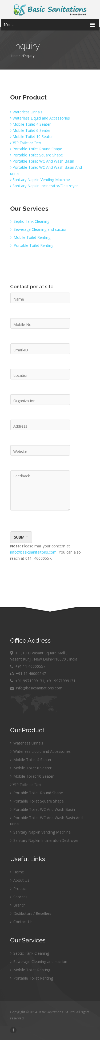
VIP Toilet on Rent (26, 143)
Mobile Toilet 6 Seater (31, 130)
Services (19, 896)
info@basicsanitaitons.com (33, 552)
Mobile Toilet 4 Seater (31, 124)
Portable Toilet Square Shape (37, 155)
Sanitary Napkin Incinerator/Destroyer (44, 185)
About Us (20, 880)
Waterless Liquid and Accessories (40, 118)
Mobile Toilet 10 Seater (32, 136)
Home (15, 55)
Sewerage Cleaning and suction (40, 229)
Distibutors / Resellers (31, 913)
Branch (19, 905)
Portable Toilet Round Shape (36, 148)
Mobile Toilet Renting (31, 237)
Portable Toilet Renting (33, 245)
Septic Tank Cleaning (31, 221)
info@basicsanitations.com (38, 687)
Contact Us (22, 921)
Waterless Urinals (26, 111)
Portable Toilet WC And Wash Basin (42, 161)
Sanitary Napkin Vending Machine (40, 179)
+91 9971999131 (29, 680)
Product (19, 888)
